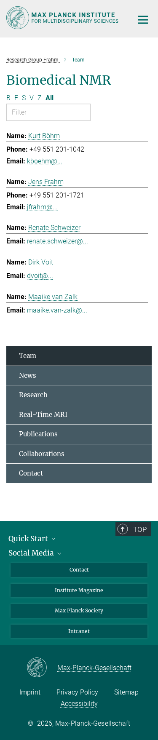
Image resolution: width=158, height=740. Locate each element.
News (27, 375)
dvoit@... (40, 276)
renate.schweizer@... (57, 241)
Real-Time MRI (43, 415)
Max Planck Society (79, 610)
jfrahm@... (42, 207)
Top (140, 529)
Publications (38, 434)
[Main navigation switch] (142, 19)
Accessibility (79, 704)
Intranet (79, 631)
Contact (31, 473)
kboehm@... (44, 161)
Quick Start (29, 538)
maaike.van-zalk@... (57, 310)
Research (33, 395)
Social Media (32, 553)
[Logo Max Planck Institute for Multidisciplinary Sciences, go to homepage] (63, 17)
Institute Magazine (79, 590)
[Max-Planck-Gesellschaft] (42, 668)
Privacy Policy (77, 692)
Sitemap (126, 692)
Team (27, 356)
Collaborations (41, 454)
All (50, 98)
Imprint (29, 692)
